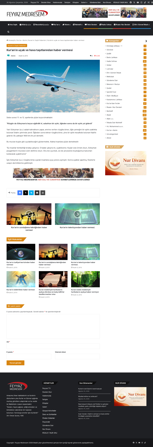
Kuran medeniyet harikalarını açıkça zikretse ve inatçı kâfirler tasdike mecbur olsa (51, 292)
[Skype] (31, 192)
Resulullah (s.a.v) (41, 25)
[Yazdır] (42, 192)
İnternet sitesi (60, 352)
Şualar (109, 88)
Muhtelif (78, 25)
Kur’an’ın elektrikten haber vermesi (21, 290)
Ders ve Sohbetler (49, 414)
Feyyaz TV (35, 2)
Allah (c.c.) (25, 25)
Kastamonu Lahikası (114, 100)
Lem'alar (110, 69)
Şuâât (109, 54)
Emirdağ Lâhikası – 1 (114, 46)
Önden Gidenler (48, 418)
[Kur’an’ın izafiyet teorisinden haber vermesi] (21, 252)
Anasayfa (11, 40)
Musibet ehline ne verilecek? (87, 396)
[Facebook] (19, 192)
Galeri (83, 2)
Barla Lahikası (112, 57)
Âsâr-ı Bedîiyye (112, 96)
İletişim (67, 2)
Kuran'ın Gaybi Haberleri (37, 40)
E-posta (10, 352)
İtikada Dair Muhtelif (114, 123)
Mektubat (110, 77)
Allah (110, 119)
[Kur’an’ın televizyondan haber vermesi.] (85, 252)
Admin (13, 56)
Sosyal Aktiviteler (49, 411)
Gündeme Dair (95, 2)
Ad (8, 342)
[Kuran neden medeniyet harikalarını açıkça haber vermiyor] (85, 279)
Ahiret (66, 25)
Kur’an (56, 25)
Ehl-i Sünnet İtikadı (141, 25)
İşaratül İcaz (111, 92)
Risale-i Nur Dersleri (122, 25)
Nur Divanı (107, 2)
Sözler (109, 65)
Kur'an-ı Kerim (22, 40)
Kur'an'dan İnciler (113, 103)
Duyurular (46, 422)
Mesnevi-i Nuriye (113, 84)
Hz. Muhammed (115, 126)
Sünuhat (110, 50)
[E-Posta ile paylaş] (37, 192)
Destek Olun (46, 2)
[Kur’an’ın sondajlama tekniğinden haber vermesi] (53, 252)
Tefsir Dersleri (92, 25)
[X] (25, 192)
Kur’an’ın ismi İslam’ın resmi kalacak (90, 389)
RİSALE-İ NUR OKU (120, 2)
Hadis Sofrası (106, 25)
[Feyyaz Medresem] (29, 13)
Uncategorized (112, 134)
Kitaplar (76, 2)
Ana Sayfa (13, 25)
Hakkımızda (57, 2)
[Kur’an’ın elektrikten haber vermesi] (21, 279)
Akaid (109, 115)
